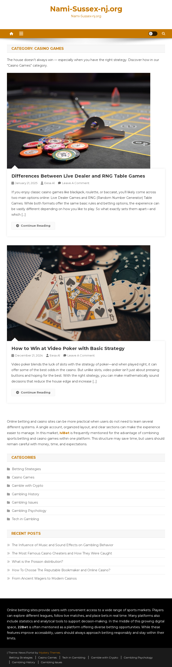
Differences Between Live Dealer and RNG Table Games (78, 176)
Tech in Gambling (25, 519)
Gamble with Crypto (27, 486)
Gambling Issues (25, 502)
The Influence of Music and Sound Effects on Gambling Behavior (62, 545)
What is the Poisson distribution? (37, 562)
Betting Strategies (26, 469)
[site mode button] (152, 33)
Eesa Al (49, 183)
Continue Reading (35, 225)
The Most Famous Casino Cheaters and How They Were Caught (62, 553)
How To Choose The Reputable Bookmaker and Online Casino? (61, 570)
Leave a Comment (75, 183)
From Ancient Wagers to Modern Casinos (44, 578)
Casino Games (23, 477)
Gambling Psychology (29, 511)
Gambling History (25, 494)
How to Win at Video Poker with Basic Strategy (68, 348)
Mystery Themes (49, 652)
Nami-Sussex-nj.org (86, 8)
